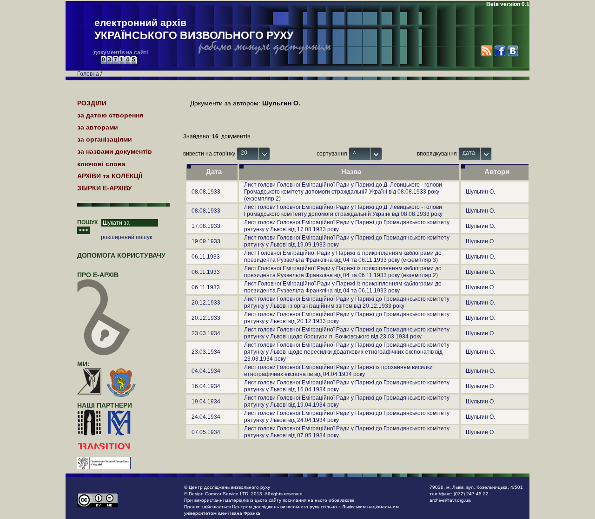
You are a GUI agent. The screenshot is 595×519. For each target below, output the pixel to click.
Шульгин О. (480, 191)
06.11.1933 (206, 256)
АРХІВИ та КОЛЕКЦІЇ (109, 176)
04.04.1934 (206, 371)
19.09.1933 (206, 241)
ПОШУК (87, 222)
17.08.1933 (206, 226)
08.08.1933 (206, 191)
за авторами (97, 127)
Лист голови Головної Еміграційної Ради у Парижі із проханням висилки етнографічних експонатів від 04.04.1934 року (338, 370)
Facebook (499, 51)
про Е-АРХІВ (98, 275)
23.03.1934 (206, 333)
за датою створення (110, 115)
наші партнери (104, 405)
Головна (88, 74)
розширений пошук (126, 237)
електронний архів (193, 29)
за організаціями (104, 139)
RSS (486, 51)
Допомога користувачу (121, 255)
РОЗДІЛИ (91, 103)
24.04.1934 (206, 417)
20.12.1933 (206, 302)
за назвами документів (114, 151)
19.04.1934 (206, 401)
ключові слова (101, 164)
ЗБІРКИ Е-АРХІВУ (104, 188)
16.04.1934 (206, 386)
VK (512, 51)
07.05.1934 (206, 432)
